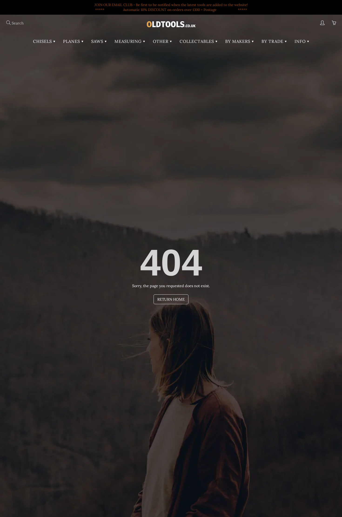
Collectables (197, 41)
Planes (72, 41)
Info (301, 41)
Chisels (43, 41)
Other (161, 41)
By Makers (238, 41)
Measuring (128, 41)
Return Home (171, 299)
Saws (98, 41)
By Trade (273, 41)
